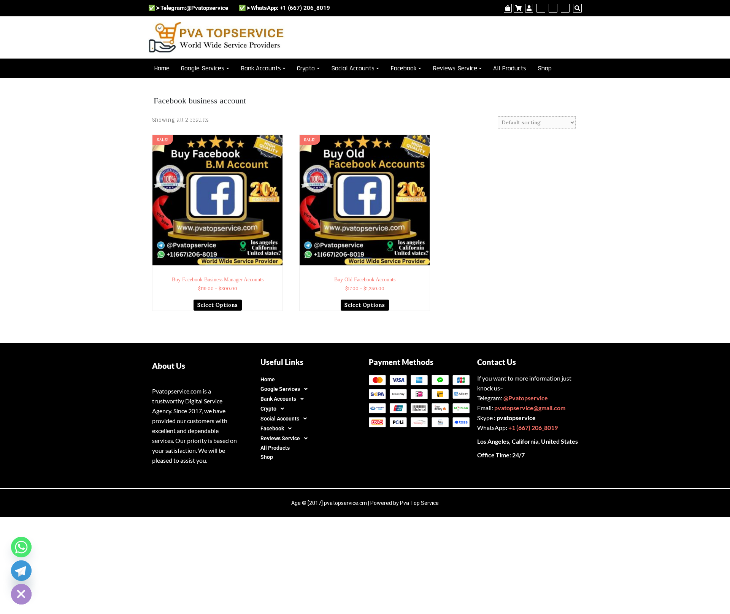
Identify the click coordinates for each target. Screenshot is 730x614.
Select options (217, 305)
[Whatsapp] (21, 547)
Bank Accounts (261, 68)
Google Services (202, 68)
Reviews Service (455, 68)
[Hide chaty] (21, 594)
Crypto (306, 68)
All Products (509, 68)
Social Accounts (353, 68)
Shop (545, 68)
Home (162, 68)
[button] (310, 389)
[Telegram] (21, 570)
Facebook (403, 68)
